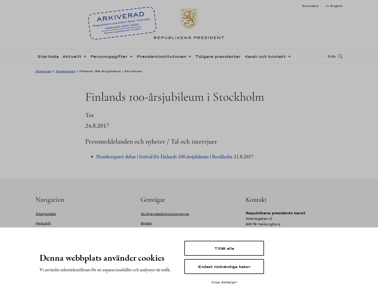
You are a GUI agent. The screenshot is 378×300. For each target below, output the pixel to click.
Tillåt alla (224, 248)
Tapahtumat (65, 71)
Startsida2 (45, 213)
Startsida (48, 56)
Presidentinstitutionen (161, 56)
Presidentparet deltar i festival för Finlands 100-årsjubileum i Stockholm (164, 156)
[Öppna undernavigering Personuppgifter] (130, 56)
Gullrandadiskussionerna (165, 213)
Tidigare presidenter (218, 56)
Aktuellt (72, 56)
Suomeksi (310, 6)
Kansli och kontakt (265, 56)
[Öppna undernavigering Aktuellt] (83, 56)
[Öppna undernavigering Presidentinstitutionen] (188, 56)
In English (334, 6)
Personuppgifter (109, 56)
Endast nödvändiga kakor (224, 266)
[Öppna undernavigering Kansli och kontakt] (288, 56)
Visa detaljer (224, 282)
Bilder (146, 223)
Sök (331, 56)
